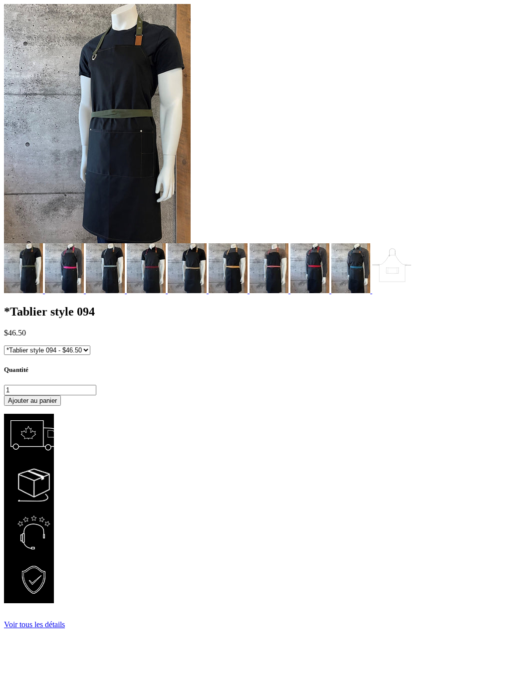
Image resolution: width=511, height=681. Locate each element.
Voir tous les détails (34, 624)
